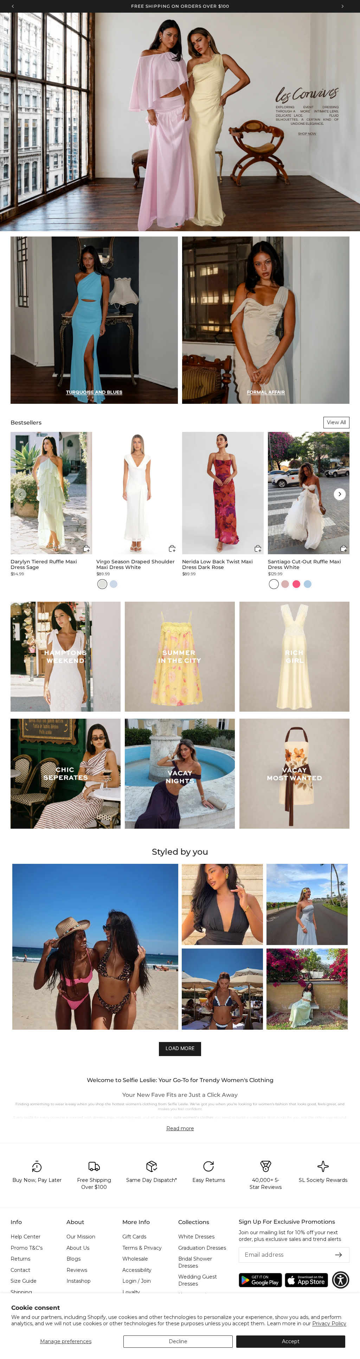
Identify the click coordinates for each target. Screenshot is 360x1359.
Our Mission (80, 1237)
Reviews (76, 1270)
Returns (20, 1259)
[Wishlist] (314, 28)
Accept (291, 1341)
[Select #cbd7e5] (113, 584)
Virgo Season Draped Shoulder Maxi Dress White (135, 564)
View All (336, 422)
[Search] (301, 28)
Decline (178, 1341)
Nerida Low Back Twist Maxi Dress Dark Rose (217, 564)
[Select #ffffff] (274, 584)
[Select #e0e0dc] (102, 584)
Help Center (25, 1237)
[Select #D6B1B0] (285, 584)
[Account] (328, 28)
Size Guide (24, 1281)
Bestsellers (26, 422)
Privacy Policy (329, 1323)
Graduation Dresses (202, 1248)
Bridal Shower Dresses (195, 1262)
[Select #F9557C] (296, 584)
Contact (20, 1270)
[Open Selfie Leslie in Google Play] (260, 1280)
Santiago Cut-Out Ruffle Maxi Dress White (304, 564)
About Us (77, 1248)
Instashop (78, 1281)
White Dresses (196, 1237)
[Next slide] (348, 122)
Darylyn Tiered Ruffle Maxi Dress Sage (44, 564)
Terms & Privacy (142, 1248)
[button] (20, 494)
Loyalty (131, 1292)
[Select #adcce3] (308, 584)
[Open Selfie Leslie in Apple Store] (306, 1280)
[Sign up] (338, 1255)
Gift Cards (134, 1237)
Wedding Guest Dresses (197, 1280)
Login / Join (136, 1281)
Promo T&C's (27, 1248)
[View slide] (180, 122)
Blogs (73, 1259)
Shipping (21, 1292)
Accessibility (137, 1270)
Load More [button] (180, 1048)
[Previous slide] (11, 122)
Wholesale (135, 1259)
